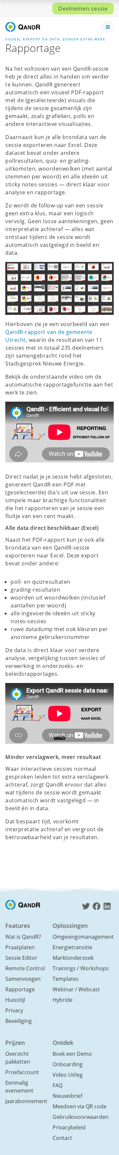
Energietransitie (72, 947)
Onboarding (68, 1064)
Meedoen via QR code (79, 1106)
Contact (62, 1138)
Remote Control (25, 968)
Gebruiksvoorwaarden (80, 1116)
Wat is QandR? (23, 936)
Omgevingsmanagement (83, 936)
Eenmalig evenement (19, 1086)
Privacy (14, 1010)
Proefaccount (22, 1072)
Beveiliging (18, 1021)
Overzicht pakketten (17, 1057)
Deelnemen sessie (83, 8)
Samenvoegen (23, 978)
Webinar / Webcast (76, 989)
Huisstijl (15, 999)
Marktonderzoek (73, 957)
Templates (66, 978)
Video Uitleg (68, 1074)
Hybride (62, 999)
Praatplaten (20, 947)
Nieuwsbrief (67, 1095)
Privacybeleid (69, 1127)
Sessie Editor (21, 957)
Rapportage (20, 989)
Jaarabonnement (26, 1101)
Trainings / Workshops (81, 968)
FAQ (57, 1085)
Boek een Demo (72, 1053)
